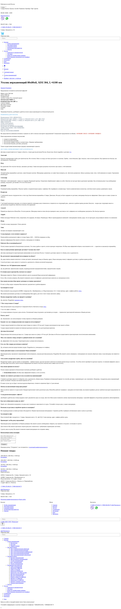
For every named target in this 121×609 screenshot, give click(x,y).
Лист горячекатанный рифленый (20, 549)
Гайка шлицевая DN (16, 566)
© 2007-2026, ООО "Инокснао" (9, 521)
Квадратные (14, 543)
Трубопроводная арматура (14, 48)
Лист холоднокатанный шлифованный (21, 552)
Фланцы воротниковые (17, 583)
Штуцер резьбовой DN (17, 575)
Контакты (6, 63)
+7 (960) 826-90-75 (16, 27)
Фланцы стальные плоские (18, 581)
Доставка (9, 54)
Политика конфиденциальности (10, 499)
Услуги (6, 51)
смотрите (17, 300)
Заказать (3, 88)
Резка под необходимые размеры (16, 55)
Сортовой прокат (12, 46)
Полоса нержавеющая (17, 563)
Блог (5, 61)
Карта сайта (22, 499)
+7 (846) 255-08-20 (6, 27)
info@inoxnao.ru (5, 15)
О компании (7, 58)
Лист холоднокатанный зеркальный (21, 555)
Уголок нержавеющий (17, 560)
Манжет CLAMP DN (16, 578)
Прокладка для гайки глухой (19, 572)
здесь (80, 291)
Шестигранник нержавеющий (19, 559)
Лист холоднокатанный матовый (20, 553)
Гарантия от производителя (15, 52)
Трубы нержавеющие (13, 43)
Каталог (6, 42)
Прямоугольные (15, 546)
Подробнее (4, 457)
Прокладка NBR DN (16, 568)
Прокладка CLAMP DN (17, 580)
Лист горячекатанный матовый (19, 550)
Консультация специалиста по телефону (18, 57)
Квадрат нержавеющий (17, 557)
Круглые (13, 544)
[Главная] (4, 66)
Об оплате (7, 60)
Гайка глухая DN (15, 569)
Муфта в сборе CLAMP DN (18, 577)
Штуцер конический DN (17, 574)
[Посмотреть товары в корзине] (2, 34)
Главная (55, 505)
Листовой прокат (12, 45)
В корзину (8, 88)
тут (70, 152)
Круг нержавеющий (16, 562)
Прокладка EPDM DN (17, 571)
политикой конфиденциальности (38, 447)
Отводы (9, 49)
